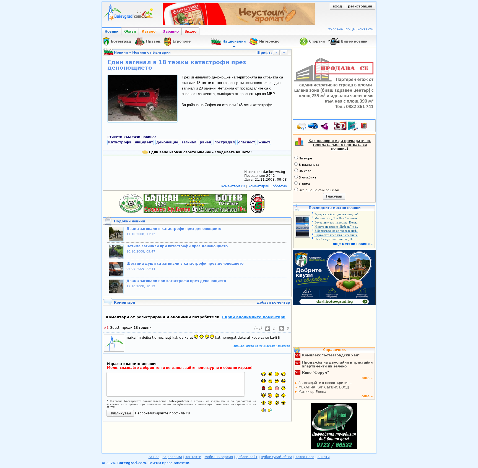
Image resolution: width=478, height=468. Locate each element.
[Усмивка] (270, 374)
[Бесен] (263, 388)
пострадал (224, 142)
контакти (365, 29)
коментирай (259, 186)
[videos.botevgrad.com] (270, 410)
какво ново (304, 457)
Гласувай (334, 196)
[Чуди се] (277, 395)
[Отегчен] (277, 388)
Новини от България (151, 52)
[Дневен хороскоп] (325, 127)
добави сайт (247, 457)
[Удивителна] (263, 403)
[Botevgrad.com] (263, 410)
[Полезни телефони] (366, 127)
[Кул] (277, 381)
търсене (335, 29)
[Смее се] (283, 381)
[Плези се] (270, 388)
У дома (304, 184)
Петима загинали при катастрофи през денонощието (177, 246)
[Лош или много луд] (263, 395)
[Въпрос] (270, 403)
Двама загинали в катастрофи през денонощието (173, 229)
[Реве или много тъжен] (283, 388)
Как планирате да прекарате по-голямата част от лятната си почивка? (339, 145)
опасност (246, 142)
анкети (324, 457)
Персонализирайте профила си (162, 413)
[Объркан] (270, 381)
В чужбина (307, 177)
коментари (233, 186)
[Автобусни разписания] (313, 127)
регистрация (360, 6)
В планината (309, 165)
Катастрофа (119, 142)
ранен (205, 142)
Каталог (149, 31)
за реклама (172, 457)
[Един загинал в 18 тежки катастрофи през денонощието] (142, 120)
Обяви (130, 31)
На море (305, 158)
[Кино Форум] (346, 126)
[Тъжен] (277, 374)
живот (264, 142)
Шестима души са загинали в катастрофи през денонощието (184, 263)
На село (305, 171)
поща (350, 29)
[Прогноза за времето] (301, 127)
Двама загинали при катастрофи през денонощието (176, 281)
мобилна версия (219, 457)
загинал (188, 142)
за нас (154, 457)
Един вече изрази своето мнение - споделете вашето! (200, 152)
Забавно (171, 31)
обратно (280, 186)
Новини (111, 31)
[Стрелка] (283, 403)
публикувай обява (276, 457)
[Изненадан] (283, 374)
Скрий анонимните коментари (253, 317)
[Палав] (270, 395)
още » (367, 378)
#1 (106, 328)
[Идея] (277, 403)
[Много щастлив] (263, 374)
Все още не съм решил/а (319, 190)
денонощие (167, 142)
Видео (190, 31)
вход (337, 6)
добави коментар (273, 302)
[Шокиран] (263, 381)
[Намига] (283, 395)
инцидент (144, 142)
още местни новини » (353, 244)
